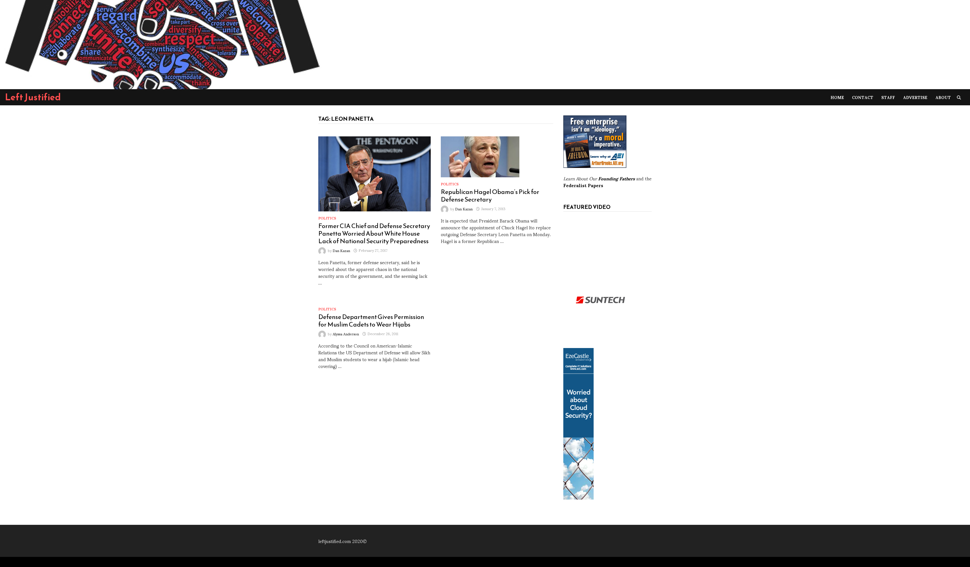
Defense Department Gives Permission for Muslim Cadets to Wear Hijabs (371, 320)
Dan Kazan (341, 250)
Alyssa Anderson (346, 333)
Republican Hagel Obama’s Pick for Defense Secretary (490, 195)
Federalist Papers (583, 185)
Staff (888, 97)
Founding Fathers (616, 178)
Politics (327, 218)
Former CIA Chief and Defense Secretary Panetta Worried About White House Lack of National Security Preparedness (374, 233)
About (943, 97)
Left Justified (33, 97)
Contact (862, 97)
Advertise (915, 97)
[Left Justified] (161, 43)
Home (837, 97)
